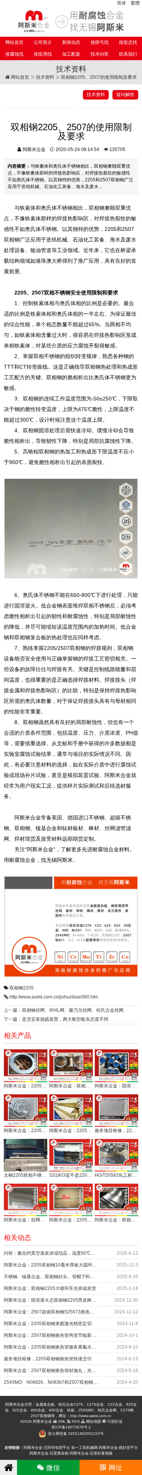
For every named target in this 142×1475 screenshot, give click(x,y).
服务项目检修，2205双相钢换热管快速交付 (48, 1358)
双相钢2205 (21, 988)
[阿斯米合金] (71, 21)
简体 (121, 3)
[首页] (8, 1467)
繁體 (135, 3)
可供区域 (114, 1421)
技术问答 (100, 54)
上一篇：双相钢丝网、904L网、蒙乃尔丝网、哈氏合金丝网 (63, 1010)
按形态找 (128, 42)
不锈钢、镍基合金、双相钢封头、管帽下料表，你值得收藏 (63, 1276)
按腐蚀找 (14, 54)
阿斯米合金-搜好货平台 (118, 1447)
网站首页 (14, 42)
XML (61, 1421)
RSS (75, 1421)
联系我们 (128, 54)
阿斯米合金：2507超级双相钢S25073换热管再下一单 (58, 1312)
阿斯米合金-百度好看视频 (91, 1453)
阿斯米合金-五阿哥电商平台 (46, 1447)
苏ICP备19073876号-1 (71, 1427)
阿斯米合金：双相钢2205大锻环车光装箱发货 (50, 1288)
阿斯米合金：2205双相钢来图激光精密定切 (48, 1323)
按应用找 (43, 54)
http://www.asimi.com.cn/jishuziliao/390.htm (53, 997)
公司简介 (43, 42)
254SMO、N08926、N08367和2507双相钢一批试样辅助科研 (67, 1382)
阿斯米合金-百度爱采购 (49, 1453)
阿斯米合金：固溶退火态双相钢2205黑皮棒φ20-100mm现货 (65, 1300)
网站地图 (93, 1421)
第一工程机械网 (84, 1447)
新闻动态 (71, 42)
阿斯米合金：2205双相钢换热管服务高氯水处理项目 (57, 1347)
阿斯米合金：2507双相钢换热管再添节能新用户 (52, 1335)
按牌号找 (100, 42)
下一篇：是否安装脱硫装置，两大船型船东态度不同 (56, 1019)
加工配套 (71, 54)
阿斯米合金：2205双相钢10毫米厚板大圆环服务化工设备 (62, 1265)
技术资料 (45, 77)
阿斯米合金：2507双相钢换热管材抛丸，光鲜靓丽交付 (59, 1370)
